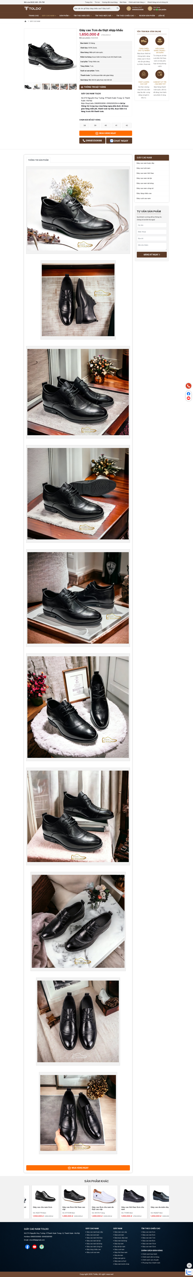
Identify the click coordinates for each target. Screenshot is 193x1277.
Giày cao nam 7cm (148, 1238)
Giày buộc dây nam (121, 1238)
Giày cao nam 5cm (148, 1232)
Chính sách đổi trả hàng (150, 1257)
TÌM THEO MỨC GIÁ (103, 16)
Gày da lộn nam (119, 1246)
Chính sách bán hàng (136, 2)
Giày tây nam (119, 1244)
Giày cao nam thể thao (145, 173)
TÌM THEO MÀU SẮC (82, 16)
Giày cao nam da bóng (145, 183)
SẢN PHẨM (64, 16)
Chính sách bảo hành (149, 1254)
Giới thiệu (123, 2)
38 (85, 125)
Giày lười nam (119, 1235)
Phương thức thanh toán (151, 1263)
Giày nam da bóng (120, 1241)
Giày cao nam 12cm (149, 1246)
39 (95, 125)
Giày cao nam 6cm (148, 1235)
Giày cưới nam (119, 1249)
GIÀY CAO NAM (48, 16)
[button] (25, 86)
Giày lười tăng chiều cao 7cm (155, 1207)
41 (116, 125)
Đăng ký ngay (151, 254)
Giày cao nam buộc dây (145, 163)
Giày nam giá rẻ (119, 1258)
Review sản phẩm (147, 16)
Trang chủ (88, 2)
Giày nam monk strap (121, 1264)
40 (106, 125)
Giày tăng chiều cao (144, 193)
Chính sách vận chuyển (150, 1260)
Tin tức (97, 2)
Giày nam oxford (120, 1261)
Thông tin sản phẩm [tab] (38, 160)
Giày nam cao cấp (120, 1232)
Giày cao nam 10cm (149, 1244)
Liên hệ (161, 16)
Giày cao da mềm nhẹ (93, 1207)
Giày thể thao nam (120, 1252)
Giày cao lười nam (143, 168)
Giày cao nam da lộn (144, 178)
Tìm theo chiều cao (125, 16)
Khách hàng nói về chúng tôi (158, 2)
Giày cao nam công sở (144, 188)
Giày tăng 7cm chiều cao (124, 1207)
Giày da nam (118, 1255)
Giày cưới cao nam (143, 198)
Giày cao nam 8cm (148, 1241)
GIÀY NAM (117, 1228)
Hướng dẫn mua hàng (109, 2)
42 (127, 125)
